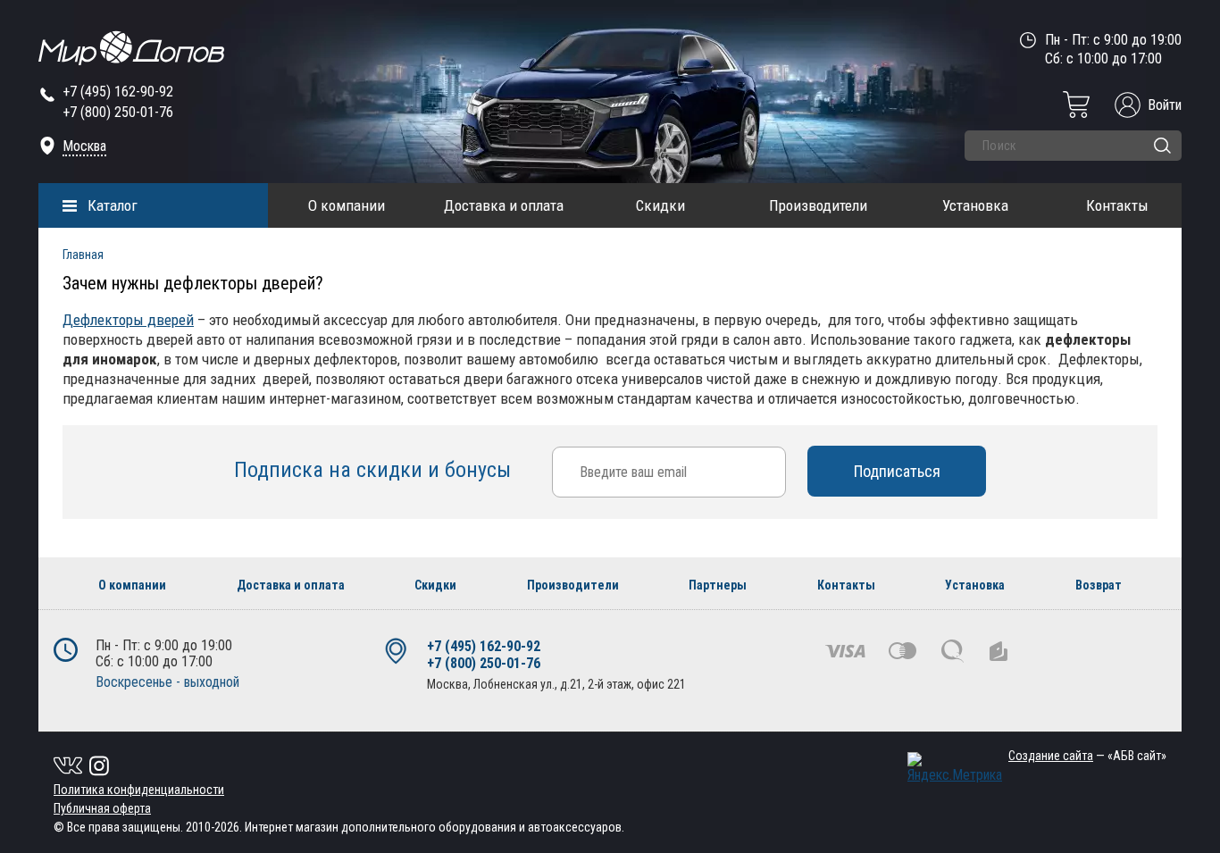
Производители (818, 205)
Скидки (660, 205)
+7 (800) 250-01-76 (118, 112)
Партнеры (718, 585)
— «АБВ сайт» (1087, 755)
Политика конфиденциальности (139, 789)
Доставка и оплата (504, 205)
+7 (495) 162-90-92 (118, 91)
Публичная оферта (102, 808)
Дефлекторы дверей (128, 320)
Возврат (1098, 585)
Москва (84, 146)
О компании (346, 205)
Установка (975, 205)
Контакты (1117, 205)
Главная (83, 254)
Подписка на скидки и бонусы (375, 469)
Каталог (113, 205)
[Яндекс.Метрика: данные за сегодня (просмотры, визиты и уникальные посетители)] (954, 767)
